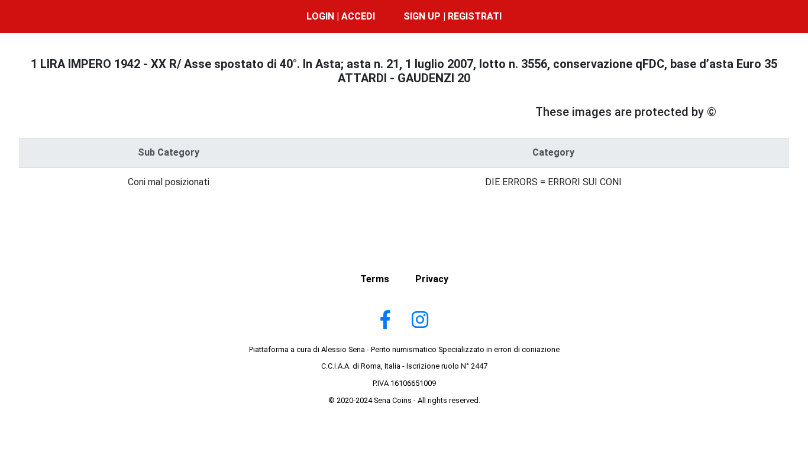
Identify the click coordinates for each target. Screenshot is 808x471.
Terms (374, 279)
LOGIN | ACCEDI (340, 16)
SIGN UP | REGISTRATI (452, 16)
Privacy (431, 279)
